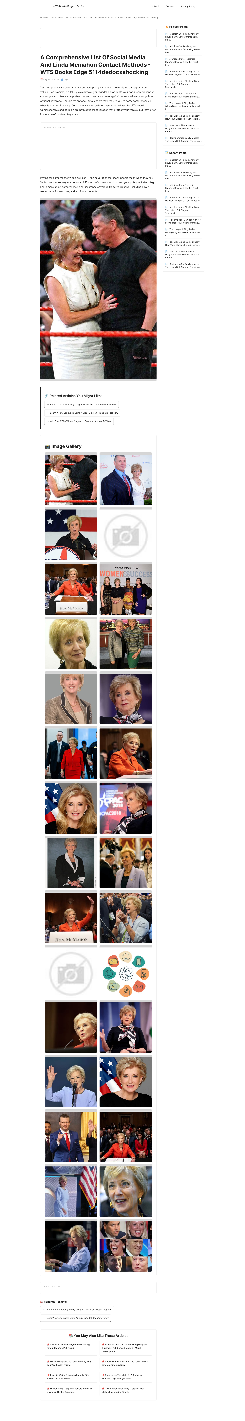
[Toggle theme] (80, 6)
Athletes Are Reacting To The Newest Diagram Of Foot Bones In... (183, 73)
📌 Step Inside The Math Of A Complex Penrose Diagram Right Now (122, 1377)
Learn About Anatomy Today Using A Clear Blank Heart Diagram (78, 1309)
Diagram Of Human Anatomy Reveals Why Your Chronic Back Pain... (181, 36)
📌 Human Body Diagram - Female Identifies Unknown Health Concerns (69, 1390)
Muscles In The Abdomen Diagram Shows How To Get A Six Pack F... (182, 128)
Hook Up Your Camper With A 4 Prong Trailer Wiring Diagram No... (183, 95)
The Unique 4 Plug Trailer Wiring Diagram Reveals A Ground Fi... (182, 106)
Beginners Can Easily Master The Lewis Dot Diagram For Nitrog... (183, 139)
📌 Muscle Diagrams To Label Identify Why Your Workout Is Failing (69, 1363)
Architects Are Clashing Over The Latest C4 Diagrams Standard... (182, 84)
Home (43, 17)
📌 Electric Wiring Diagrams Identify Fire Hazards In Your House (68, 1377)
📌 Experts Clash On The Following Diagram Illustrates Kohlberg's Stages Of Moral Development (124, 1348)
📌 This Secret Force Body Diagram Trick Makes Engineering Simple (123, 1390)
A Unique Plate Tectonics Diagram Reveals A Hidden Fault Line (181, 62)
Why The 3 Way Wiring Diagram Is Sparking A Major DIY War (80, 421)
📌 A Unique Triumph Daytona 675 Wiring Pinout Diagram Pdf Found (68, 1346)
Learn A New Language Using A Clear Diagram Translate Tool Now (84, 412)
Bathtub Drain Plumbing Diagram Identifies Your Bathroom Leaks (83, 404)
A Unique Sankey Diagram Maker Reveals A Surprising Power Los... (182, 49)
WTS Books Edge (63, 6)
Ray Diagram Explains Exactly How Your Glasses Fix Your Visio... (182, 117)
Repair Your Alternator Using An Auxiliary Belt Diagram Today (77, 1318)
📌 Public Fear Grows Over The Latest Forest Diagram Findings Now (125, 1363)
